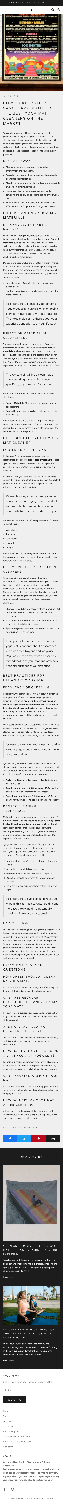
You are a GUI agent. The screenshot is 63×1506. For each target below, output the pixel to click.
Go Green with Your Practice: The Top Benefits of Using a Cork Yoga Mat (29, 1333)
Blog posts (8, 1446)
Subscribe (14, 1400)
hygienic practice (13, 820)
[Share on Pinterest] (39, 1138)
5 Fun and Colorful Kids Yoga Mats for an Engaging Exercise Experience (30, 1250)
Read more (8, 1277)
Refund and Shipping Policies (17, 1441)
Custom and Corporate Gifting (17, 1436)
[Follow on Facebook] (4, 1489)
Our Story (7, 1421)
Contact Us (8, 1426)
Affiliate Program (11, 1431)
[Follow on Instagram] (12, 1489)
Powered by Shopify (43, 1498)
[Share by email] (53, 1138)
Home (6, 1411)
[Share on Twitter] (24, 1138)
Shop (5, 1416)
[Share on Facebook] (10, 1138)
